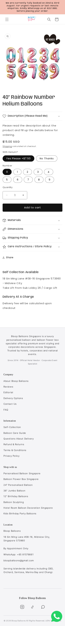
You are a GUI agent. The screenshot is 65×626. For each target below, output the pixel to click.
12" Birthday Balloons (15, 496)
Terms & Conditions (14, 450)
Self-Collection (12, 427)
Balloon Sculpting (13, 502)
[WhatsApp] (43, 606)
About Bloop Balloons (16, 381)
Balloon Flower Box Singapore (21, 479)
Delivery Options (13, 398)
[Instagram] (22, 606)
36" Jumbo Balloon (14, 490)
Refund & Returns (13, 444)
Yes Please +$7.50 (18, 158)
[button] (7, 19)
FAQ (5, 409)
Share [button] (10, 257)
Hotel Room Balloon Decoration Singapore (28, 507)
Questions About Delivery (18, 438)
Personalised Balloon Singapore (22, 473)
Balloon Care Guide (14, 433)
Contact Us (10, 403)
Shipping (7, 146)
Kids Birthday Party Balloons (19, 513)
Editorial (8, 392)
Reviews (8, 386)
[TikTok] (32, 606)
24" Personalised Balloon (18, 485)
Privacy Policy (11, 455)
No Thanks (47, 158)
